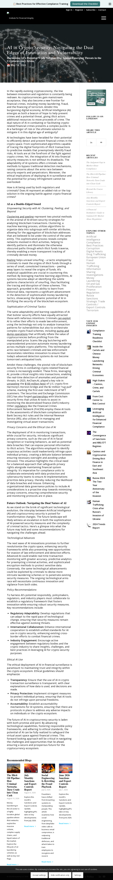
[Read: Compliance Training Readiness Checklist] (88, 331)
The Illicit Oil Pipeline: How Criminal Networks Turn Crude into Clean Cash (13, 785)
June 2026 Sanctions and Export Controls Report (65, 780)
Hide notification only (60, 875)
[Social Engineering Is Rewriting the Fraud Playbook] (48, 768)
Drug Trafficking (96, 254)
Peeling (11, 260)
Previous (11, 802)
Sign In (69, 10)
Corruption (93, 248)
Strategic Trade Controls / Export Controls (95, 304)
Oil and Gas (93, 283)
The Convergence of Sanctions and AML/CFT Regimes (99, 439)
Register (79, 10)
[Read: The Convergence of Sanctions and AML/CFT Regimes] (88, 432)
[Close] (110, 4)
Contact (102, 10)
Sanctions (92, 298)
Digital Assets (94, 251)
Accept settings (39, 875)
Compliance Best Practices (94, 244)
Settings (77, 875)
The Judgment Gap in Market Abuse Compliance (95, 165)
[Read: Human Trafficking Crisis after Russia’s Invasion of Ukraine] (88, 502)
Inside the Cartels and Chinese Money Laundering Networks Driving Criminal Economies (98, 361)
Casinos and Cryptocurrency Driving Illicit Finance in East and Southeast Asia (100, 462)
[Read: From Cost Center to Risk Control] (88, 397)
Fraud (89, 260)
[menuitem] (69, 10)
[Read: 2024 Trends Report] (88, 525)
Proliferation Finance (94, 288)
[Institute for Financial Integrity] (20, 18)
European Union (96, 257)
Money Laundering (93, 279)
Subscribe (90, 10)
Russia (90, 295)
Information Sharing (93, 270)
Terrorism (92, 310)
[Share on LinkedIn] (91, 142)
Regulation (92, 292)
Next (68, 802)
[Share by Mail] (101, 142)
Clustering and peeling (20, 216)
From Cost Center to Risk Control (99, 400)
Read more (12, 864)
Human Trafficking (92, 264)
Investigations (94, 274)
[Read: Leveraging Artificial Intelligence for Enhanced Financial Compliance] (88, 409)
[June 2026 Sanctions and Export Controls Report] (65, 768)
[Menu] (102, 18)
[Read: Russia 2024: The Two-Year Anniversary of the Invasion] (88, 479)
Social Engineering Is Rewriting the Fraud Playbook (48, 780)
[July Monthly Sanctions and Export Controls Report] (31, 768)
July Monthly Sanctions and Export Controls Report (30, 782)
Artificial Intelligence (93, 238)
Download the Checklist (85, 3)
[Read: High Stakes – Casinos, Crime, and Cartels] (88, 381)
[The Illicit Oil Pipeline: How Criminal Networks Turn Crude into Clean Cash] (13, 768)
